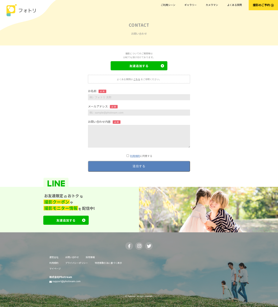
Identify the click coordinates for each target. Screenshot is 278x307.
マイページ (55, 268)
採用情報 (90, 257)
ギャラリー (190, 5)
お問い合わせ (72, 257)
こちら (136, 79)
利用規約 (135, 156)
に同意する (141, 156)
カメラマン (212, 5)
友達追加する (139, 65)
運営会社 (53, 257)
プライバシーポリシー (76, 262)
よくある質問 (234, 5)
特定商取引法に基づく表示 (108, 262)
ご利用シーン (168, 5)
